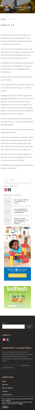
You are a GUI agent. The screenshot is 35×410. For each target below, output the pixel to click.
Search (4, 323)
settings (20, 404)
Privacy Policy (6, 394)
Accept (5, 407)
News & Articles (7, 388)
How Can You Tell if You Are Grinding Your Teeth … (21, 201)
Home (4, 381)
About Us (5, 384)
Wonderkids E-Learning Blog (11, 365)
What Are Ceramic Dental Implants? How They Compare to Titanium (21, 221)
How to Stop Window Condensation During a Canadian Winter (21, 210)
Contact (4, 391)
